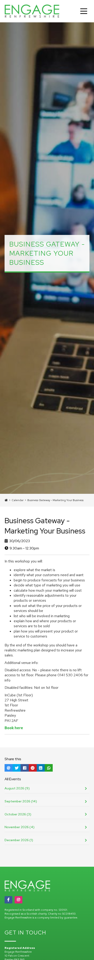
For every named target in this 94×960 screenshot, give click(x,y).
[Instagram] (18, 899)
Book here (14, 728)
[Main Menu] (83, 11)
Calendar (18, 500)
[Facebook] (8, 899)
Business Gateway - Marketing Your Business (55, 500)
